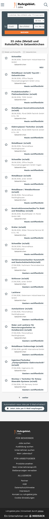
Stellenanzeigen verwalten (24, 470)
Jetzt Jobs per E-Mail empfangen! (26, 408)
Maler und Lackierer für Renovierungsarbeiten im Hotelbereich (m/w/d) (23, 327)
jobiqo (41, 511)
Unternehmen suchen (24, 450)
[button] (6, 26)
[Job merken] (7, 57)
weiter (25, 397)
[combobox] (25, 15)
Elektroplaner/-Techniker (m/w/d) (27, 127)
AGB (25, 484)
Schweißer (16, 56)
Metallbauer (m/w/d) (21, 143)
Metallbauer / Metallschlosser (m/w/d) (26, 190)
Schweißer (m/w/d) (20, 159)
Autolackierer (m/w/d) (22, 309)
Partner (24, 481)
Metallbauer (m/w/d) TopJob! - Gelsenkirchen (26, 74)
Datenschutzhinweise (24, 487)
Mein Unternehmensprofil (24, 467)
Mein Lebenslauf (24, 453)
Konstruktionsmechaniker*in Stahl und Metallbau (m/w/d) (28, 209)
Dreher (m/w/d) (19, 227)
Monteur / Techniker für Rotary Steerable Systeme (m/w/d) (26, 380)
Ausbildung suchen (24, 446)
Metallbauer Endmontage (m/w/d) (27, 346)
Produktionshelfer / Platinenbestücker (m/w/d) (24, 93)
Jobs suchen (24, 443)
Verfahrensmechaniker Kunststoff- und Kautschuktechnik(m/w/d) (28, 261)
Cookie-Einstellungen (24, 498)
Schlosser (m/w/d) (20, 278)
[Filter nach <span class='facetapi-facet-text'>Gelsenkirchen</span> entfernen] (24, 52)
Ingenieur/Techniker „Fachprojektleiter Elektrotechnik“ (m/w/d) (28, 362)
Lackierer (16, 292)
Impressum (24, 491)
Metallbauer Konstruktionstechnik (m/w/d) (28, 109)
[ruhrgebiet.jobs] (24, 5)
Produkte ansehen (24, 464)
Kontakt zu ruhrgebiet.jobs (24, 494)
